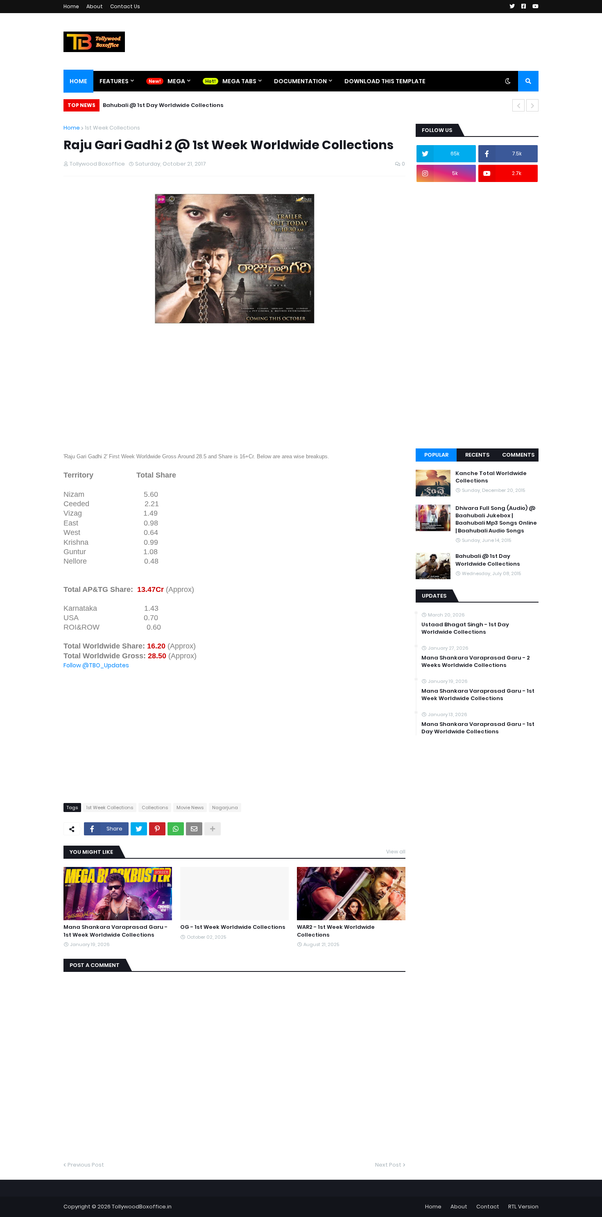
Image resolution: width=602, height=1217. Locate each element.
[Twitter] (139, 828)
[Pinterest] (157, 828)
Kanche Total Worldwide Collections (491, 477)
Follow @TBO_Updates (96, 665)
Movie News (190, 807)
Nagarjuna (225, 807)
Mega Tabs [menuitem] (239, 81)
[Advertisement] (234, 394)
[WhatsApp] (175, 828)
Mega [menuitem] (176, 81)
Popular (436, 455)
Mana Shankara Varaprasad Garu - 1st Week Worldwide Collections (115, 931)
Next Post (388, 1165)
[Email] (194, 828)
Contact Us (125, 6)
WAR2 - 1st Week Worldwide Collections (336, 931)
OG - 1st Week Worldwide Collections (232, 927)
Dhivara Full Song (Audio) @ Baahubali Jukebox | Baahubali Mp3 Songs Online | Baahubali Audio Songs (496, 520)
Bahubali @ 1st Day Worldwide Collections (163, 105)
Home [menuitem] (78, 81)
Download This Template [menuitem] (384, 81)
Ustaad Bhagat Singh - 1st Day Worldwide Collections (465, 628)
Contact (487, 1206)
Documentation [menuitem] (300, 81)
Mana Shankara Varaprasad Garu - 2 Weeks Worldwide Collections (475, 661)
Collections (155, 807)
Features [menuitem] (114, 81)
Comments (518, 455)
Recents (477, 455)
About (94, 6)
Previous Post (86, 1165)
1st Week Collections (112, 128)
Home (71, 6)
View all (395, 851)
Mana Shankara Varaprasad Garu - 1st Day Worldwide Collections (477, 728)
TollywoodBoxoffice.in (142, 1206)
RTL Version (523, 1206)
